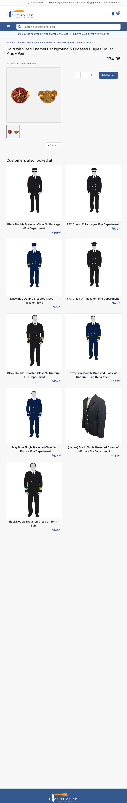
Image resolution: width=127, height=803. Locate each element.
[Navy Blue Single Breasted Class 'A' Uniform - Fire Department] (34, 416)
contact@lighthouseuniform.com (68, 2)
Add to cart (108, 75)
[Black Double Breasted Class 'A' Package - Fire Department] (34, 193)
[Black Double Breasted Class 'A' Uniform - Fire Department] (34, 341)
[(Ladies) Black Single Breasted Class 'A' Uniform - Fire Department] (93, 416)
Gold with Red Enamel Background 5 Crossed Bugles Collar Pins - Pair (54, 42)
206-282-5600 (38, 2)
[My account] (113, 13)
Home (9, 42)
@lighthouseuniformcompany (105, 2)
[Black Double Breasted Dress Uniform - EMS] (34, 490)
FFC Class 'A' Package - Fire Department (93, 224)
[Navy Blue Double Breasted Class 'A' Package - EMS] (34, 267)
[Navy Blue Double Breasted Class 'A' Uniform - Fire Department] (93, 341)
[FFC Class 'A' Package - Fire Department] (93, 193)
